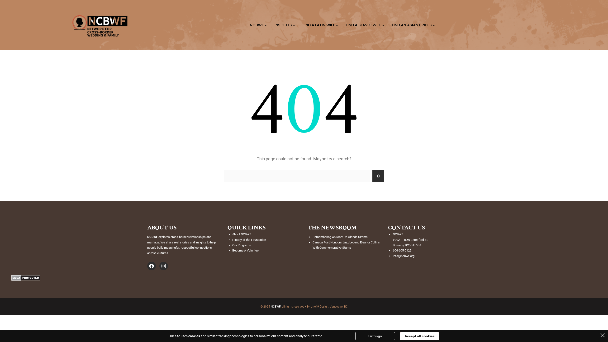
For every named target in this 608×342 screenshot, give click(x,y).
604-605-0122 (402, 250)
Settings (375, 336)
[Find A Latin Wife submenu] (337, 25)
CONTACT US (406, 227)
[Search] (378, 176)
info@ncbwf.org (403, 256)
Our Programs (241, 245)
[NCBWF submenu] (266, 25)
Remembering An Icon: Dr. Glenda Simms (340, 237)
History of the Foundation (249, 240)
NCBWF (275, 306)
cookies (194, 336)
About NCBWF (241, 234)
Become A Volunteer (246, 250)
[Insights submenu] (294, 25)
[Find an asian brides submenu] (434, 25)
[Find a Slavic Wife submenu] (383, 25)
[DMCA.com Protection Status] (25, 279)
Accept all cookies (420, 336)
